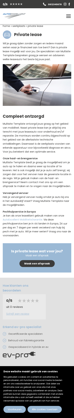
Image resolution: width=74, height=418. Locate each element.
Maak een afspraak (37, 263)
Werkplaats (18, 26)
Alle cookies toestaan (44, 409)
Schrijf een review (17, 314)
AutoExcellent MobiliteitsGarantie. (23, 219)
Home (6, 26)
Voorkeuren (15, 409)
